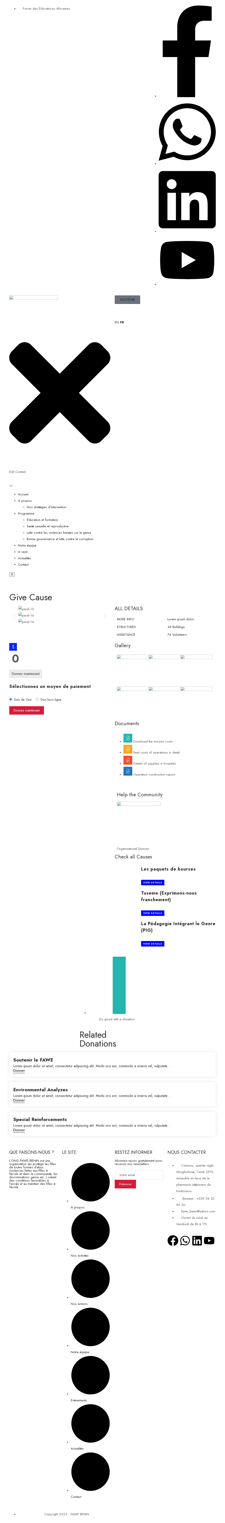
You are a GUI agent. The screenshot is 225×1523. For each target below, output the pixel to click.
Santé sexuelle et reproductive (48, 526)
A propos (25, 500)
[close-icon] (59, 465)
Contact (23, 564)
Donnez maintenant (26, 674)
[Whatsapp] (185, 1240)
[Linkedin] (197, 1240)
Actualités (24, 558)
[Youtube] (209, 1240)
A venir (23, 551)
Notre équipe (27, 545)
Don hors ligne (51, 699)
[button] (14, 615)
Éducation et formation (42, 519)
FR (122, 322)
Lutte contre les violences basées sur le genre (59, 532)
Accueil (23, 494)
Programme (26, 513)
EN (117, 322)
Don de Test (22, 699)
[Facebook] (172, 1240)
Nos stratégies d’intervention (46, 507)
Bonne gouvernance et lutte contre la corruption (60, 539)
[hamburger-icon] (11, 485)
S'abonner (125, 1184)
